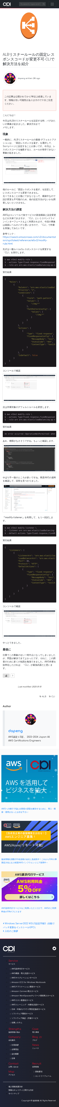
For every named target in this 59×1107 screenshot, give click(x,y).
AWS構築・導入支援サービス (23, 973)
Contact (14, 1065)
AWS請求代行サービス (21, 969)
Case (35, 1030)
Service (13, 962)
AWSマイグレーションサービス (24, 978)
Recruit (36, 1065)
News (35, 1046)
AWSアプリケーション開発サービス (26, 987)
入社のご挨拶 (11, 931)
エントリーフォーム (43, 1076)
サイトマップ (14, 1094)
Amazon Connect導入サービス (25, 991)
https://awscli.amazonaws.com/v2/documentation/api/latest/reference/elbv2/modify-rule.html (29, 240)
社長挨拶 (15, 1045)
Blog (35, 1038)
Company (15, 1038)
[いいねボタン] (6, 676)
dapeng (21, 78)
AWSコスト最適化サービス (22, 1000)
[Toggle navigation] (52, 4)
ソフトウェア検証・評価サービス (25, 1018)
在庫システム (17, 1023)
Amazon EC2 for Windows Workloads (29, 982)
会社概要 (15, 1054)
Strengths (15, 1030)
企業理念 (15, 1049)
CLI (53, 696)
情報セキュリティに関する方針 (21, 1090)
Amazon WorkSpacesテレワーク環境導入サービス (33, 996)
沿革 (13, 1058)
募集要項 (38, 1072)
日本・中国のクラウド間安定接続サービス (28, 1009)
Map (12, 1073)
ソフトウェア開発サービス (22, 1014)
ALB (44, 696)
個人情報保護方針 (16, 1087)
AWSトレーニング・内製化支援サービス (28, 1005)
